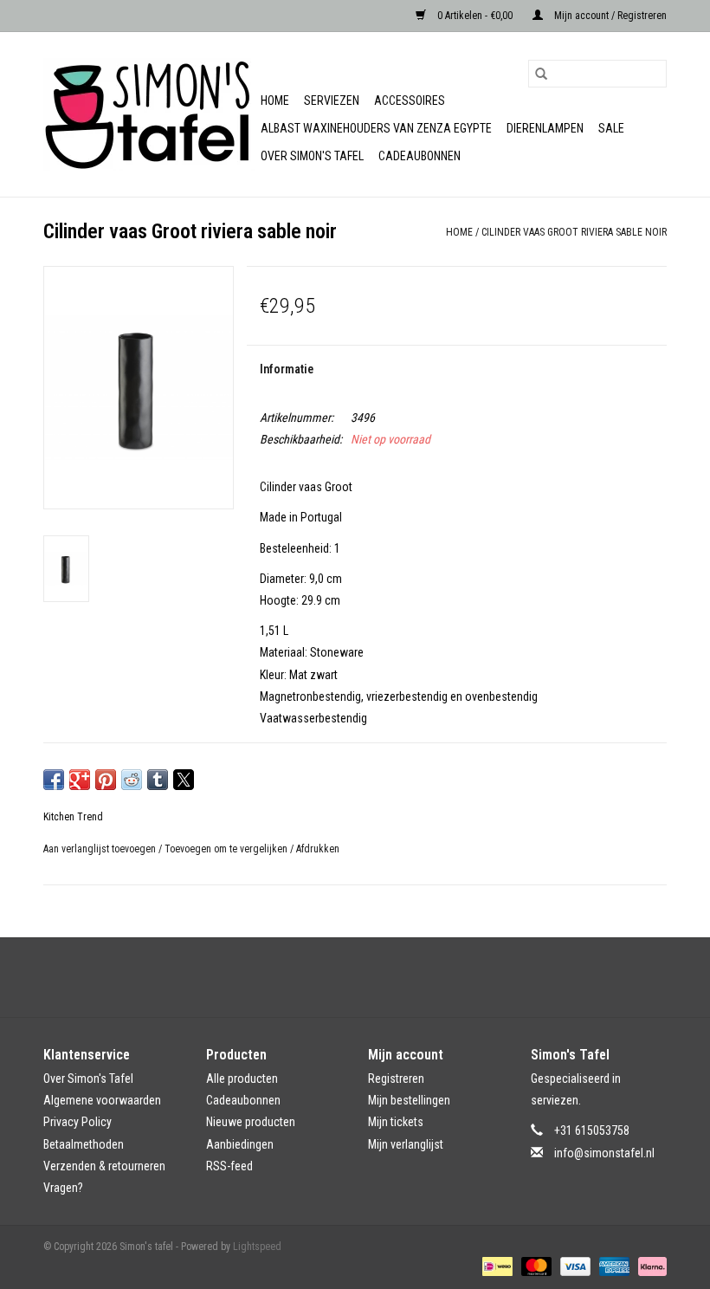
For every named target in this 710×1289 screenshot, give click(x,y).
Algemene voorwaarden (102, 1100)
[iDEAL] (495, 1266)
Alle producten (242, 1078)
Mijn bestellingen (409, 1100)
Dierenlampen (545, 128)
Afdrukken (317, 849)
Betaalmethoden (83, 1144)
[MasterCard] (534, 1266)
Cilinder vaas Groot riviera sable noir (574, 232)
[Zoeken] (541, 73)
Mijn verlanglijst (405, 1144)
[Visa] (573, 1266)
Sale (611, 128)
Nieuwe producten (250, 1122)
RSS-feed (229, 1166)
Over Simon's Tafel (312, 156)
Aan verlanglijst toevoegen (100, 849)
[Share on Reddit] (131, 779)
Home (275, 100)
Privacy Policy (77, 1122)
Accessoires (409, 100)
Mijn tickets (395, 1122)
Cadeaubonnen (419, 156)
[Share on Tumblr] (157, 779)
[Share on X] (183, 779)
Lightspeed (257, 1246)
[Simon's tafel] (149, 114)
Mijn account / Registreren (609, 16)
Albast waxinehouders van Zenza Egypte (376, 128)
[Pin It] (105, 779)
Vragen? (63, 1188)
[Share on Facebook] (53, 779)
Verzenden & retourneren (104, 1166)
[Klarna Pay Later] (649, 1266)
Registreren (396, 1078)
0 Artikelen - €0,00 (475, 16)
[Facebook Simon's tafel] (340, 977)
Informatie (286, 369)
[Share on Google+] (79, 779)
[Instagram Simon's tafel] (370, 977)
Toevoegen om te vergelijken (227, 849)
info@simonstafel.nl (604, 1153)
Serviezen (331, 100)
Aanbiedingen (240, 1144)
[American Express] (612, 1266)
